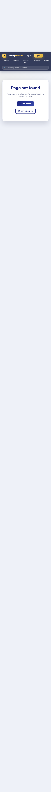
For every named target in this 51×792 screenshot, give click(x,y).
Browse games (25, 111)
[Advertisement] (25, 25)
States (37, 60)
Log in (28, 56)
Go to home (25, 103)
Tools (46, 60)
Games (16, 60)
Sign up (38, 56)
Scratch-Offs (26, 61)
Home (6, 60)
